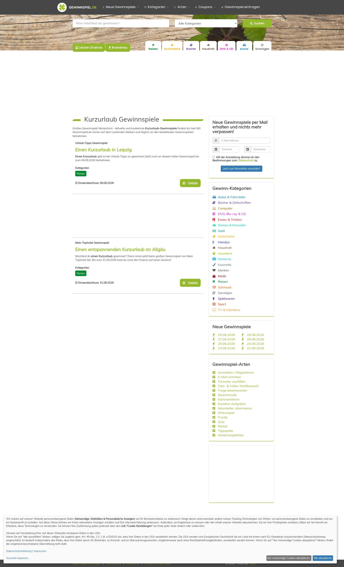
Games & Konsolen (231, 225)
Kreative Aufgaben (231, 404)
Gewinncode (227, 395)
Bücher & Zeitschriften (234, 202)
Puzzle (222, 417)
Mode (221, 276)
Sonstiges (224, 293)
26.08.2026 (255, 339)
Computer (225, 208)
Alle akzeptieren (323, 558)
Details (192, 183)
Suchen (258, 23)
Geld (221, 231)
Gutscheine (226, 236)
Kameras (224, 259)
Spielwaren (226, 298)
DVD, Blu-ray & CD (231, 214)
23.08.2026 (226, 348)
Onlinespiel (225, 413)
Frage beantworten (232, 390)
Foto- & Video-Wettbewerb (238, 386)
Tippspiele (225, 431)
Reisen (81, 173)
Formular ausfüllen (231, 381)
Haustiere (224, 253)
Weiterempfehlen (230, 435)
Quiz (220, 422)
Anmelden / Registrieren (235, 372)
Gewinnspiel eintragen (242, 7)
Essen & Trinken (229, 219)
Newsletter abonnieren (234, 408)
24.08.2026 (255, 344)
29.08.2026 (226, 335)
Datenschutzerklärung (18, 551)
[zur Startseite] (78, 7)
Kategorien (156, 7)
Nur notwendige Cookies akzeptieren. (288, 558)
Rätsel (222, 426)
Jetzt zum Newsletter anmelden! (241, 168)
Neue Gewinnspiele (120, 7)
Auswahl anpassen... (18, 558)
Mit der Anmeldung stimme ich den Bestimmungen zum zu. (235, 158)
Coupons (205, 7)
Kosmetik (224, 265)
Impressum (40, 551)
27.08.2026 (226, 339)
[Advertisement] (172, 83)
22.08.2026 (255, 348)
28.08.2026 (255, 335)
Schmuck (224, 287)
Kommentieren (228, 399)
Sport (221, 304)
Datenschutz (246, 160)
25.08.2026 (226, 344)
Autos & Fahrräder (231, 197)
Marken (223, 270)
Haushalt (224, 248)
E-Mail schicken (229, 377)
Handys (223, 242)
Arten (182, 7)
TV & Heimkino (228, 310)
